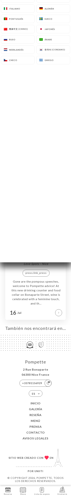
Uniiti (38, 471)
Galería (35, 409)
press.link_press (36, 272)
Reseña (35, 415)
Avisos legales (35, 438)
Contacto (35, 432)
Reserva (8, 494)
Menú (35, 420)
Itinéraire (62, 494)
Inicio (36, 403)
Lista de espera (42, 494)
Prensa (35, 426)
